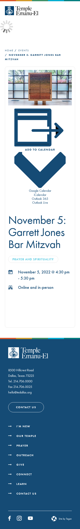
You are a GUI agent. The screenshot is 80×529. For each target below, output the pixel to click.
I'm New (23, 426)
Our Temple (26, 436)
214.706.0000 (22, 381)
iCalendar (40, 195)
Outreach (25, 455)
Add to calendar (40, 149)
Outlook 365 (40, 199)
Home (9, 50)
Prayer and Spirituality (33, 259)
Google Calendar (40, 191)
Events (23, 50)
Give (20, 464)
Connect (24, 474)
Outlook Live (40, 202)
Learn (21, 484)
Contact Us (26, 407)
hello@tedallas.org (20, 392)
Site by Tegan (65, 518)
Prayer (22, 445)
